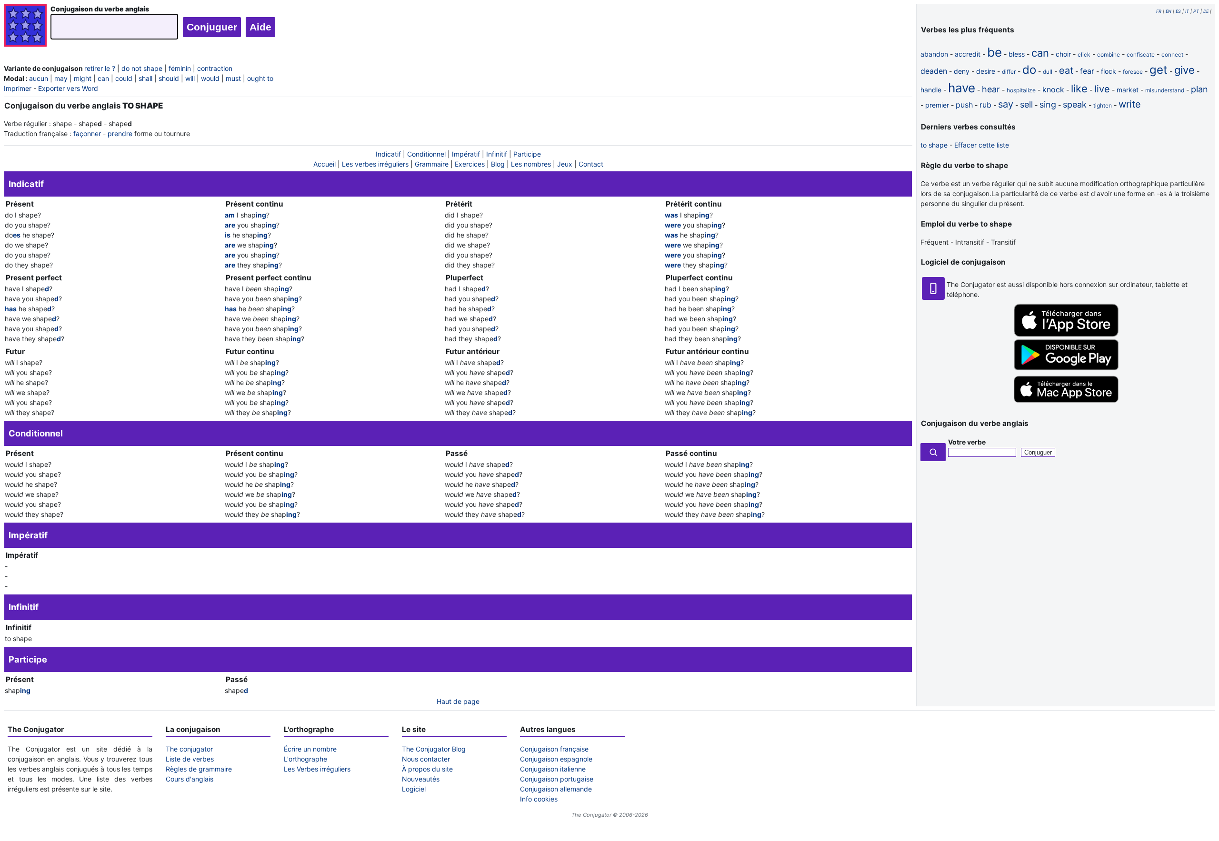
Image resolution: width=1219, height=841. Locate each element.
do (1029, 70)
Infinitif (496, 154)
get (1158, 70)
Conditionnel (426, 154)
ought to (260, 78)
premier (937, 105)
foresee (1133, 71)
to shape (934, 145)
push (964, 104)
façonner (87, 133)
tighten (1102, 105)
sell (1026, 104)
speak (1075, 104)
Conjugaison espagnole (556, 759)
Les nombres (531, 164)
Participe (527, 154)
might (82, 78)
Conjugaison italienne (553, 769)
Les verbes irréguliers (375, 164)
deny (961, 71)
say (1005, 104)
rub (985, 104)
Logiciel (414, 789)
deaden (933, 71)
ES (1178, 11)
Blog (498, 164)
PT (1196, 11)
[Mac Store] (1066, 403)
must (233, 78)
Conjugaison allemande (556, 789)
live (1102, 89)
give (1184, 70)
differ (1009, 71)
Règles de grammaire (199, 769)
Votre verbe (967, 442)
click (1084, 54)
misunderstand (1164, 90)
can (103, 78)
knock (1053, 89)
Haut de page (458, 701)
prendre (120, 133)
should (169, 78)
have (961, 87)
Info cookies (539, 799)
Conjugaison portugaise (556, 779)
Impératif (466, 154)
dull (1047, 71)
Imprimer (17, 88)
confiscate (1141, 54)
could (123, 78)
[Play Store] (1066, 368)
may (61, 78)
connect (1172, 54)
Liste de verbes (190, 759)
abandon (934, 54)
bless (1017, 54)
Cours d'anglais (189, 779)
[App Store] (1066, 334)
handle (930, 90)
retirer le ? (99, 68)
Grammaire (432, 164)
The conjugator (189, 749)
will (190, 78)
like (1079, 88)
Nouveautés (421, 779)
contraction (214, 68)
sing (1047, 104)
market (1128, 90)
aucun (38, 78)
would (210, 78)
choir (1063, 54)
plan (1199, 89)
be (994, 52)
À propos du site (427, 769)
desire (985, 71)
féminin (180, 68)
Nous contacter (426, 759)
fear (1087, 71)
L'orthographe (305, 759)
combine (1108, 54)
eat (1066, 70)
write (1130, 104)
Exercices (470, 164)
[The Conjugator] (25, 26)
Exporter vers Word (68, 88)
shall (145, 78)
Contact (591, 164)
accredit (967, 54)
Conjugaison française (554, 749)
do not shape (141, 68)
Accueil (324, 164)
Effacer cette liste (981, 145)
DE (1206, 11)
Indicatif (388, 154)
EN (1168, 11)
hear (991, 89)
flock (1108, 71)
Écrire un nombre (310, 749)
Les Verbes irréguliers (317, 769)
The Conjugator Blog (434, 749)
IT (1187, 11)
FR (1158, 11)
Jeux (564, 164)
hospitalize (1021, 90)
